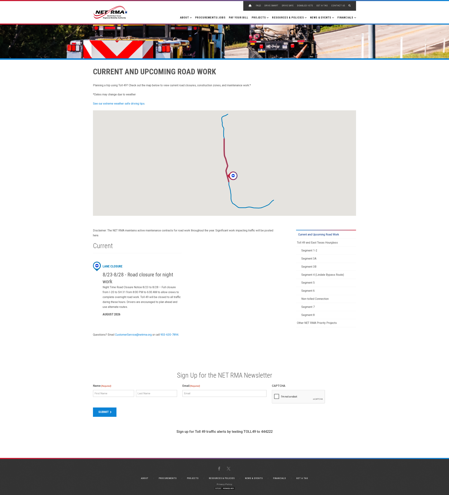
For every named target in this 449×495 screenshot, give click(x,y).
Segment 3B (308, 266)
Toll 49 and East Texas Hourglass (317, 242)
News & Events (254, 478)
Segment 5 (308, 282)
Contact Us (338, 5)
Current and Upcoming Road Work (318, 234)
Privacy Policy (224, 484)
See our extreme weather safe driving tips (119, 103)
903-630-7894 (169, 334)
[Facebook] (219, 469)
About (144, 478)
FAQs (258, 5)
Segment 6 (308, 290)
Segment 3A (308, 258)
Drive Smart (271, 5)
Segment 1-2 (309, 250)
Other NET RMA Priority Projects (317, 323)
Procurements (168, 478)
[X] (229, 469)
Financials (279, 478)
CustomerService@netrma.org (133, 334)
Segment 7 (308, 307)
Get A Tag (322, 5)
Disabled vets (305, 5)
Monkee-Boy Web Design (224, 488)
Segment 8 (308, 315)
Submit (103, 412)
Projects (193, 478)
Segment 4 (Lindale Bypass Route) (322, 274)
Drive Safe (288, 5)
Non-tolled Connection (315, 298)
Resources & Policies (222, 478)
